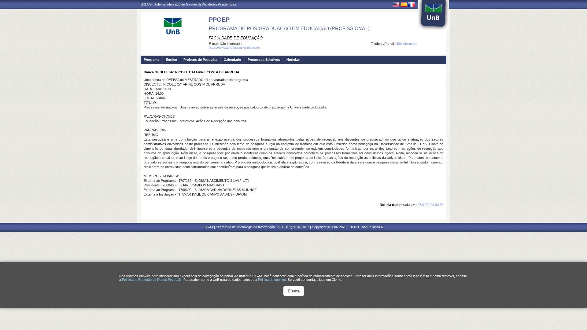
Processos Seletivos (264, 59)
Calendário (232, 59)
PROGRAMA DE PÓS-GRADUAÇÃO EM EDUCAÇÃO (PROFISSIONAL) (289, 28)
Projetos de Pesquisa (200, 59)
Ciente (294, 291)
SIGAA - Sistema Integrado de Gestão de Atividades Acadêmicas (188, 4)
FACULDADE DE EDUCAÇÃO (236, 38)
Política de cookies (272, 279)
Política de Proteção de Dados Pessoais (152, 279)
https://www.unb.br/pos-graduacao (234, 47)
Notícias (293, 59)
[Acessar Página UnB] (433, 15)
